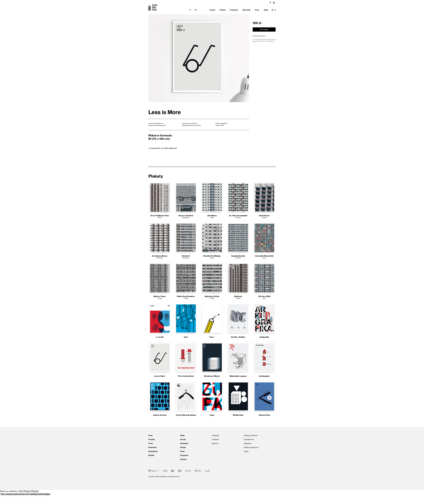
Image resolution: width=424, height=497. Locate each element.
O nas (150, 435)
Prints (182, 451)
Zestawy (183, 459)
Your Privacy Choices (28, 491)
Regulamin (247, 443)
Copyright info (249, 439)
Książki (183, 439)
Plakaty (183, 447)
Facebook (215, 439)
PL (196, 10)
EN (190, 10)
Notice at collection (9, 491)
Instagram (215, 435)
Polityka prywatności (251, 447)
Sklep (182, 435)
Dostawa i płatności (251, 435)
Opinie (246, 451)
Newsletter (152, 447)
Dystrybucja (152, 451)
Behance (215, 443)
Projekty (151, 439)
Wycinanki (184, 443)
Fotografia (184, 455)
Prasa (150, 443)
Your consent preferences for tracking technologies (25, 494)
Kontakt (151, 455)
